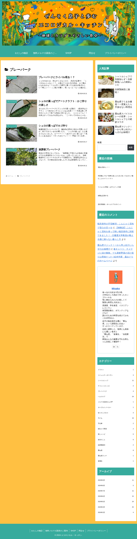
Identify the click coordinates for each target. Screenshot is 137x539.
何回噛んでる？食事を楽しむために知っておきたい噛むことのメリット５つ (115, 177)
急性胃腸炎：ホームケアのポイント (109, 204)
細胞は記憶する (103, 195)
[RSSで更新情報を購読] (117, 346)
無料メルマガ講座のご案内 (56, 531)
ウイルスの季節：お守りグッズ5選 (109, 187)
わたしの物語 (37, 531)
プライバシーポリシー (96, 531)
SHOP (73, 531)
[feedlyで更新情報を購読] (114, 346)
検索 (99, 142)
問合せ (81, 531)
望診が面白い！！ (104, 167)
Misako (116, 288)
